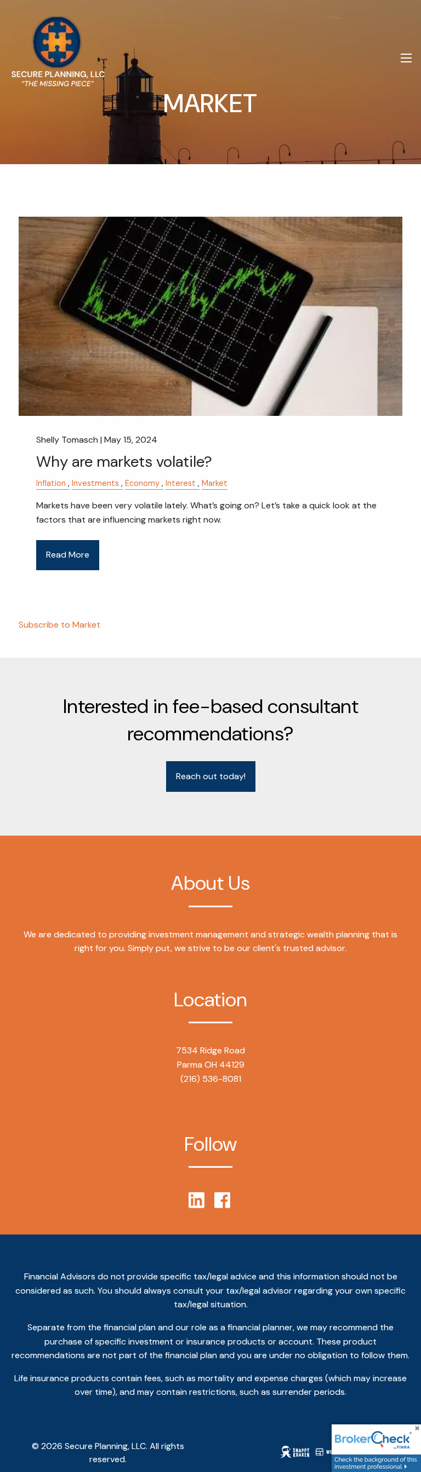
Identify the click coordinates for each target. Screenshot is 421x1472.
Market (214, 483)
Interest (181, 483)
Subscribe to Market (59, 624)
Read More (67, 554)
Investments (95, 483)
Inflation (51, 483)
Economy (142, 483)
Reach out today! (211, 776)
